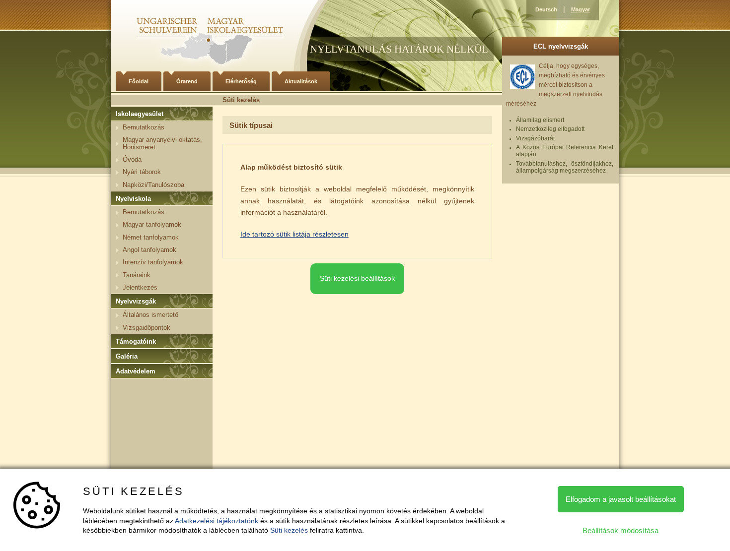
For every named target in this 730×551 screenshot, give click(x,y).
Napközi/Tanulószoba (153, 184)
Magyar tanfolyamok (152, 224)
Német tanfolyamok (151, 237)
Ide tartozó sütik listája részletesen (294, 234)
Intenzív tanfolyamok (153, 262)
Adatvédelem (135, 371)
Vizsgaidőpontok (146, 327)
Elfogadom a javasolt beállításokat (621, 499)
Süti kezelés (289, 530)
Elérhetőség (241, 81)
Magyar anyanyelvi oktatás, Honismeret (162, 143)
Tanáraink (136, 275)
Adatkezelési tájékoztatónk (216, 521)
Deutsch (546, 9)
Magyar (580, 9)
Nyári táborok (142, 172)
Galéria (127, 356)
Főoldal (138, 81)
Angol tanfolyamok (149, 249)
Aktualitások (301, 81)
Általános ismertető (150, 314)
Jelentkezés (140, 287)
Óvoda (132, 159)
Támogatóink (136, 341)
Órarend (187, 81)
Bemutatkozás (143, 127)
